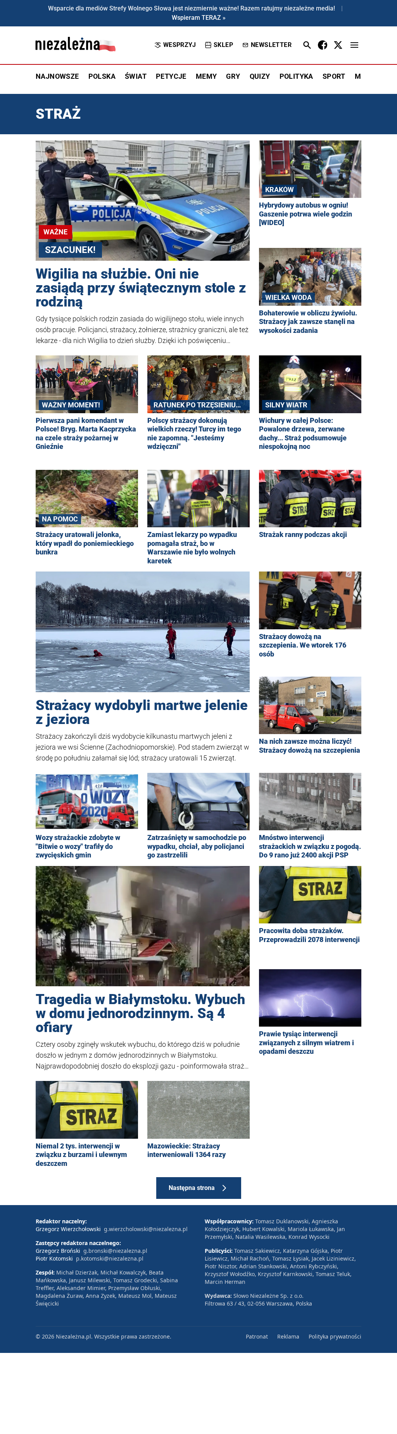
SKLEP (223, 44)
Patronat (257, 1336)
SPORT (334, 76)
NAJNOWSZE (57, 76)
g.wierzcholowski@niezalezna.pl (146, 1229)
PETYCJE (171, 76)
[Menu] (354, 45)
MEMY (206, 76)
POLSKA (102, 76)
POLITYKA (296, 76)
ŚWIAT (136, 76)
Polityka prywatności (335, 1336)
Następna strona (192, 1188)
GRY (233, 76)
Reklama (288, 1336)
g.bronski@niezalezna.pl (115, 1250)
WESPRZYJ (179, 44)
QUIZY (260, 76)
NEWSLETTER (271, 44)
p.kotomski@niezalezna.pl (109, 1258)
